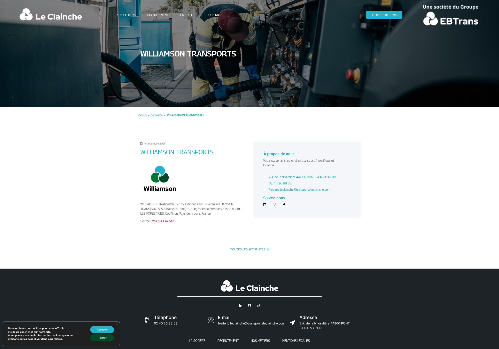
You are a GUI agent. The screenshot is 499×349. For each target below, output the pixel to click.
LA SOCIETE (188, 15)
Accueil (142, 114)
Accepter (102, 329)
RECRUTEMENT (158, 15)
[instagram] (258, 305)
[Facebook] (284, 204)
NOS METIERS (126, 15)
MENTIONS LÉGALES (296, 341)
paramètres (55, 339)
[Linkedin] (264, 204)
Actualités (157, 114)
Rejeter (102, 338)
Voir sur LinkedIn (163, 221)
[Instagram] (274, 204)
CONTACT (215, 15)
